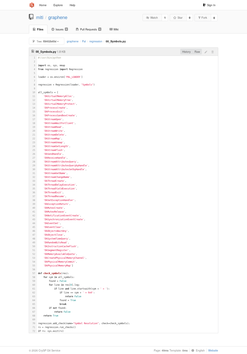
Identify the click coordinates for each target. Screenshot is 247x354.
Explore (58, 5)
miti (39, 17)
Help (72, 5)
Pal (84, 41)
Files (40, 29)
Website (213, 350)
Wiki (115, 29)
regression (95, 41)
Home (43, 5)
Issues (61, 29)
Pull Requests (90, 29)
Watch (154, 17)
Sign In (211, 5)
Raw (197, 52)
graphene (57, 17)
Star (180, 17)
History (186, 52)
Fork (204, 17)
